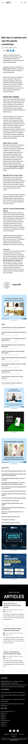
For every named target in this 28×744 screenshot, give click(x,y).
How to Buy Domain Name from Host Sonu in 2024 (13, 491)
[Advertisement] (14, 20)
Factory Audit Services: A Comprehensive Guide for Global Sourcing (12, 605)
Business (7, 609)
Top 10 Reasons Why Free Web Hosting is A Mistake (13, 498)
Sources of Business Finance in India (10, 500)
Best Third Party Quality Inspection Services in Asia (13, 471)
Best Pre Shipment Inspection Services (10, 522)
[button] (21, 3)
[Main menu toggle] (2, 2)
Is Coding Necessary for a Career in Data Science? (13, 327)
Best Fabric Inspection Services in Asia (10, 516)
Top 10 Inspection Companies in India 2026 (11, 383)
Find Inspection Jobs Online (8, 519)
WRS (8, 2)
